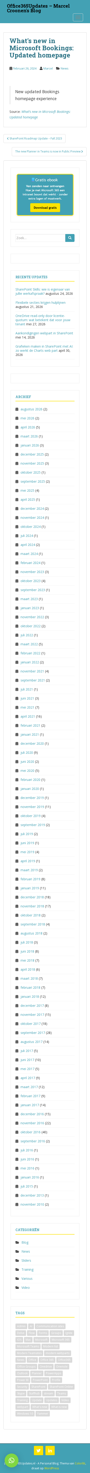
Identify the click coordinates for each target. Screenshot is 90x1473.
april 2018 (28, 969)
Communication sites (50, 1326)
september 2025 (33, 481)
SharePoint (38, 1387)
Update (37, 1400)
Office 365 (47, 1360)
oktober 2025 (31, 472)
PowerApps (53, 1373)
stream (48, 1393)
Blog (24, 1242)
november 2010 (32, 1204)
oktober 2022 (31, 626)
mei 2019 (27, 852)
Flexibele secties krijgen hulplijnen (40, 302)
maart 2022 (29, 644)
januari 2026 (30, 445)
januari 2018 (30, 996)
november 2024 (32, 517)
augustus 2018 (31, 933)
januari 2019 (30, 888)
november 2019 (32, 807)
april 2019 (28, 861)
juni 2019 (27, 843)
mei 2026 (27, 418)
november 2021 (32, 671)
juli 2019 (27, 834)
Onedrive (46, 1366)
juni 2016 (27, 1159)
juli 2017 (27, 1051)
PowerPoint (40, 1380)
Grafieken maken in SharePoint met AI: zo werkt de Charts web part (44, 348)
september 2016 (33, 1141)
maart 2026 (29, 436)
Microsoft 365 (61, 1340)
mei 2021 (27, 707)
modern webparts (57, 1353)
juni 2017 (27, 1060)
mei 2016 (27, 1168)
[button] (11, 1460)
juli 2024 (27, 535)
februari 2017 (30, 1096)
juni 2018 (27, 951)
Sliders (26, 1260)
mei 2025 (27, 490)
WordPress (51, 1468)
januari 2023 (30, 608)
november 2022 (32, 617)
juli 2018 (27, 942)
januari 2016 (30, 1177)
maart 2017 (29, 1087)
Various (27, 1278)
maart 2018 (29, 978)
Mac (28, 1340)
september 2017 (33, 1032)
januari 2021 (30, 734)
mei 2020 (27, 770)
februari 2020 (30, 779)
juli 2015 (27, 1186)
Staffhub (34, 1393)
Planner (37, 1373)
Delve (20, 1333)
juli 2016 (27, 1150)
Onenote (62, 1366)
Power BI (23, 1380)
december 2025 (32, 454)
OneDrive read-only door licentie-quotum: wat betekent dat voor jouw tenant (42, 320)
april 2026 (28, 427)
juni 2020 (27, 761)
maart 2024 (29, 553)
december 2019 (32, 797)
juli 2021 (27, 689)
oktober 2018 (31, 915)
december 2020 (32, 743)
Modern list (50, 1346)
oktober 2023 (31, 581)
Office (32, 1360)
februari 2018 (30, 987)
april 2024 (28, 544)
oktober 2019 (31, 816)
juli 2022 (27, 635)
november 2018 (32, 906)
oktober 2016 (31, 1132)
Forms (43, 1333)
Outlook (22, 1373)
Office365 (64, 1360)
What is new (59, 1407)
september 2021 (33, 680)
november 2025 (32, 463)
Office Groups (26, 1366)
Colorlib (80, 1463)
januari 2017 (30, 1105)
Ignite (68, 1333)
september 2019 (33, 825)
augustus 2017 (31, 1041)
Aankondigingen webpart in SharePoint (44, 333)
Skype (21, 1393)
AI (31, 1326)
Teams (61, 1393)
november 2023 (32, 572)
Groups (56, 1333)
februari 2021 (30, 725)
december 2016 (32, 1114)
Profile (56, 1380)
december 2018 (32, 897)
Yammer (42, 1414)
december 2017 (32, 1005)
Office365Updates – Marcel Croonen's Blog (38, 7)
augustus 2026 (31, 409)
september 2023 (33, 590)
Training (27, 1269)
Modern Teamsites (29, 1353)
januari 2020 (30, 788)
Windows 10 (25, 1414)
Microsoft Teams (28, 1346)
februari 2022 (30, 653)
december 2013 (32, 1195)
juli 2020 (27, 752)
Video (25, 1287)
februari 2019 (30, 879)
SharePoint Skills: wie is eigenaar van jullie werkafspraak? (42, 291)
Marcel (48, 68)
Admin (21, 1326)
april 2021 (28, 716)
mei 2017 (27, 1069)
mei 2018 (27, 960)
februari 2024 (30, 563)
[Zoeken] (70, 238)
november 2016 (32, 1123)
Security (22, 1387)
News (65, 68)
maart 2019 (29, 870)
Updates (51, 1400)
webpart (22, 1407)
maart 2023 (29, 599)
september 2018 (33, 924)
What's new (39, 1407)
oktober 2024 (31, 526)
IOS (19, 1340)
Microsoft (41, 1340)
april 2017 (28, 1078)
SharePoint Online (61, 1387)
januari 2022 (30, 662)
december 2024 (32, 508)
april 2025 (28, 499)
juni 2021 (27, 698)
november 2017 (32, 1014)
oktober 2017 (31, 1023)
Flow (32, 1333)
